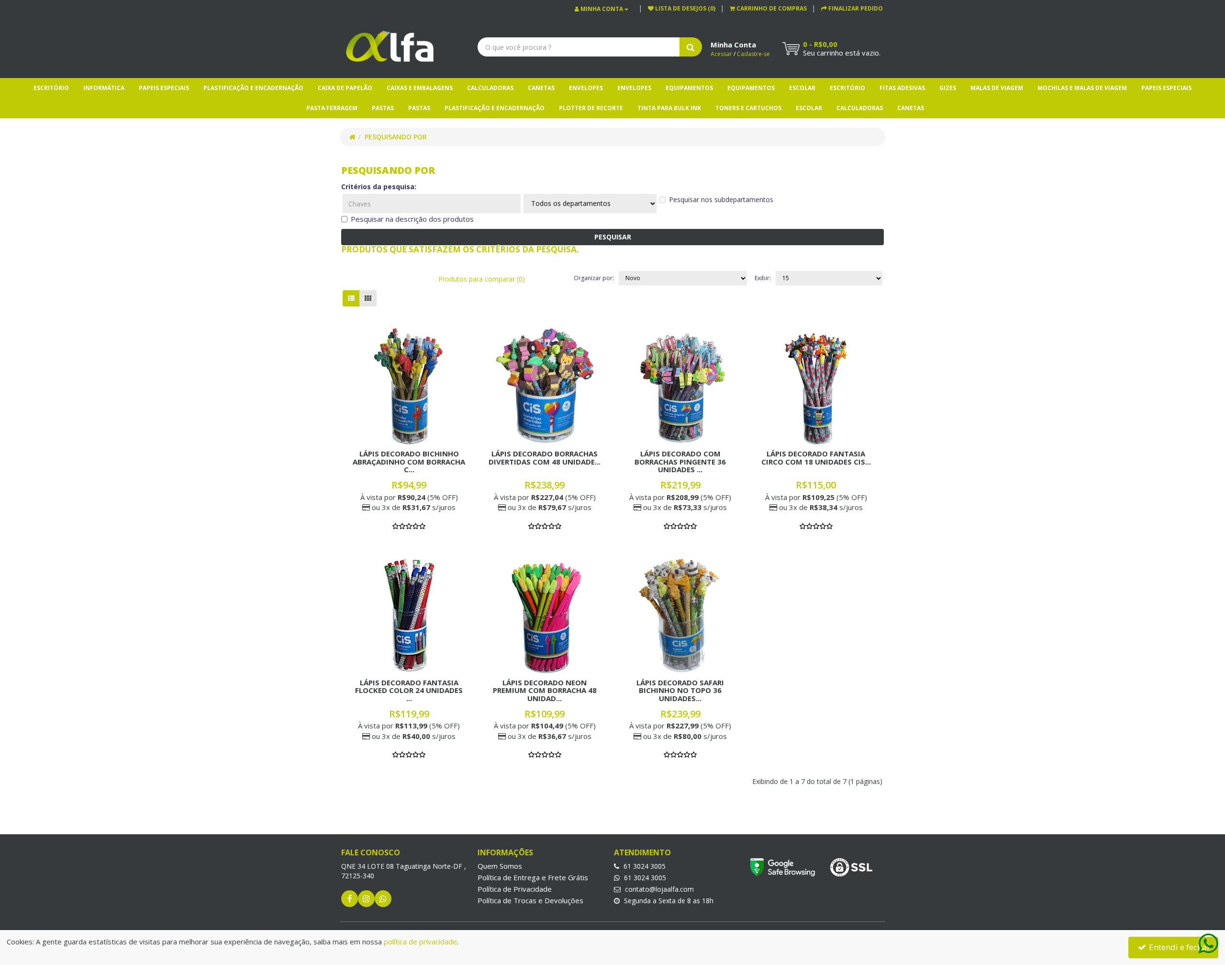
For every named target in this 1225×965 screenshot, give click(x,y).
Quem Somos (500, 866)
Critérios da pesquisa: (378, 186)
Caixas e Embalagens (420, 88)
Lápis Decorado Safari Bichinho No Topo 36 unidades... (680, 690)
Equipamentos (689, 88)
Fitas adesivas (902, 88)
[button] (768, 8)
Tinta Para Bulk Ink (669, 108)
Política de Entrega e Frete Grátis (533, 877)
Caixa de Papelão (345, 88)
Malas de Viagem (996, 88)
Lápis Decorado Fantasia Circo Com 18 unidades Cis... (816, 457)
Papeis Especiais (164, 88)
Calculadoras (490, 88)
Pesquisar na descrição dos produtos (412, 219)
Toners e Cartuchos (748, 108)
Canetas (541, 88)
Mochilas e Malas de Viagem (1082, 88)
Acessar (721, 54)
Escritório (51, 88)
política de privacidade (420, 941)
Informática (103, 88)
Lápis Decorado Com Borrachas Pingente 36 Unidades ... (680, 461)
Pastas (383, 108)
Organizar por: (594, 278)
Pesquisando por (396, 136)
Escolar (802, 88)
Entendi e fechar (1178, 947)
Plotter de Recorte (591, 108)
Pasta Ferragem (331, 108)
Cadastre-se (753, 54)
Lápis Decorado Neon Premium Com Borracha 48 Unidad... (545, 690)
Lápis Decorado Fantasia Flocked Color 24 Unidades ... (409, 690)
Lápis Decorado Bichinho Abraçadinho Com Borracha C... (409, 461)
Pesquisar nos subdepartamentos (721, 199)
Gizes (947, 88)
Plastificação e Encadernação (253, 88)
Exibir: (763, 278)
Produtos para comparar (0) (481, 279)
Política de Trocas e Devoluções (530, 900)
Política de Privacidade (515, 889)
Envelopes (586, 88)
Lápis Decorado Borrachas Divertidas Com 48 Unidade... (545, 457)
